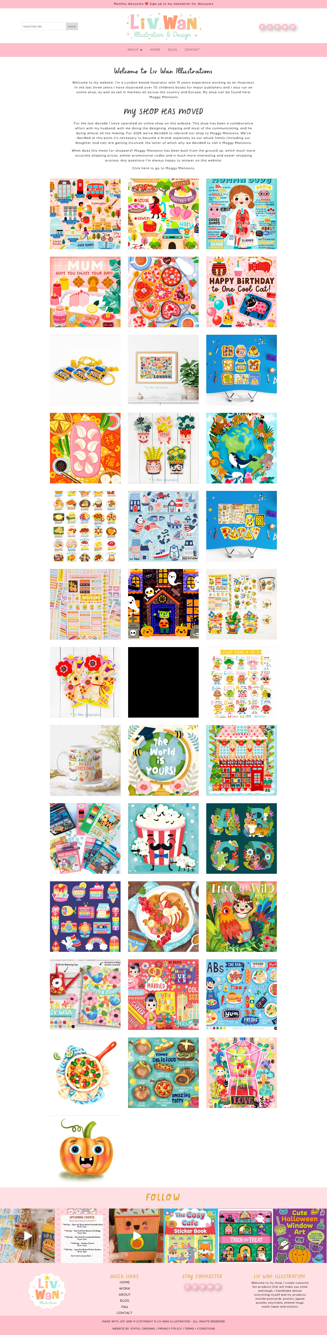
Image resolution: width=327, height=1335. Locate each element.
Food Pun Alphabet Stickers (241, 682)
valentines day (163, 292)
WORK (124, 1288)
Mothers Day (85, 292)
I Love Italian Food (241, 526)
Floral (241, 1072)
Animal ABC (241, 838)
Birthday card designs (241, 292)
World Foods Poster (85, 526)
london (163, 370)
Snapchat (85, 916)
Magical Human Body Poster (241, 214)
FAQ (124, 1307)
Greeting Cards (163, 760)
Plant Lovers (163, 448)
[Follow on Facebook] (262, 27)
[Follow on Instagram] (292, 27)
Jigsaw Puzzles (163, 682)
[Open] (27, 1236)
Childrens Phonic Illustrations (85, 1151)
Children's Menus (241, 994)
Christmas (241, 760)
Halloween (163, 604)
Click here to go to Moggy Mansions (163, 168)
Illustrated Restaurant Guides (163, 1072)
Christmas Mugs (85, 760)
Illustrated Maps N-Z (163, 214)
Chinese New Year (85, 448)
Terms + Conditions (200, 1328)
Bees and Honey (241, 604)
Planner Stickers (85, 604)
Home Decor (85, 994)
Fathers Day (163, 838)
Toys (85, 838)
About (125, 1294)
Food (85, 1072)
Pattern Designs (163, 526)
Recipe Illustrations (163, 916)
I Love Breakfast (241, 370)
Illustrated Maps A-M (85, 214)
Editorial (163, 994)
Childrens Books (241, 916)
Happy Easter (85, 682)
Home (125, 1282)
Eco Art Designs (241, 448)
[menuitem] (135, 50)
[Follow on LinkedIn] (285, 27)
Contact (125, 1313)
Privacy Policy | (171, 1328)
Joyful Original (143, 1328)
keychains (85, 370)
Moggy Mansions (163, 97)
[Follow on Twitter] (270, 27)
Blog (124, 1300)
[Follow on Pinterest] (277, 27)
